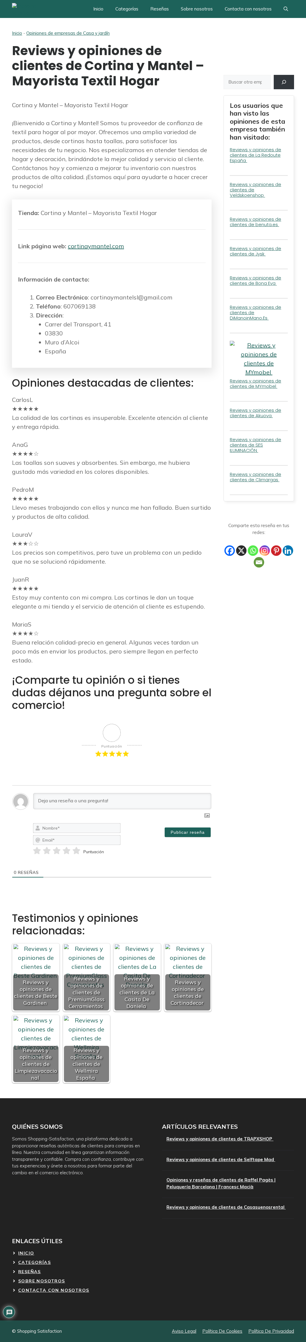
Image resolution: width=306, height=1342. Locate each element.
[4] (66, 850)
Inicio (98, 9)
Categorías (126, 9)
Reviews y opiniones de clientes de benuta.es (255, 222)
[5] (76, 850)
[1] (37, 850)
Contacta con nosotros (248, 9)
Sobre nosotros (197, 9)
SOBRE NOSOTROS (41, 1281)
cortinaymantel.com (96, 246)
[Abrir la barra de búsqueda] (286, 9)
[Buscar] (284, 82)
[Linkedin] (288, 550)
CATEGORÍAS (34, 1262)
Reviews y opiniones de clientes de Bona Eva (255, 280)
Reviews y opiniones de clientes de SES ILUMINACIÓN (255, 444)
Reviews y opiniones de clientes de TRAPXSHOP (219, 1139)
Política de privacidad (271, 1331)
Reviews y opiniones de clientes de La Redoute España (255, 155)
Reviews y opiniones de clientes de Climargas (255, 477)
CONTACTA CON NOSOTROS (53, 1290)
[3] (57, 850)
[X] (241, 550)
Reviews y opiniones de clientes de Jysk (255, 251)
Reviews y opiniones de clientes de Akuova (255, 413)
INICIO (26, 1253)
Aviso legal (184, 1331)
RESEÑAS (29, 1271)
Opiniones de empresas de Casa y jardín (68, 33)
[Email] (259, 562)
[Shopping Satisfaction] (34, 9)
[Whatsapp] (253, 550)
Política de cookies (222, 1331)
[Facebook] (229, 550)
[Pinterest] (276, 550)
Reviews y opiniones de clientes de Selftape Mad (220, 1159)
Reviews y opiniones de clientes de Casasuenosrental (226, 1207)
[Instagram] (264, 550)
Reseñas (159, 9)
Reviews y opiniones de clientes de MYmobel (255, 383)
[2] (47, 850)
